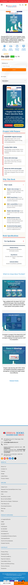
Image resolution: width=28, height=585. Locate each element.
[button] (20, 5)
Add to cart (7, 583)
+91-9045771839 (21, 449)
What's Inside (8, 185)
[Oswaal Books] (11, 6)
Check (14, 69)
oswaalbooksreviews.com (10, 574)
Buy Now (21, 583)
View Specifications (9, 241)
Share (4, 76)
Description (5, 81)
